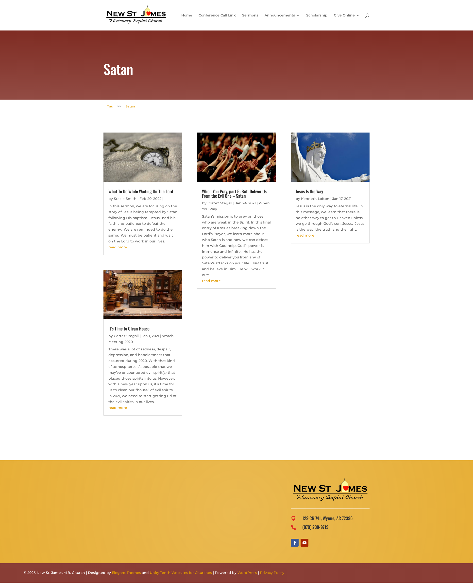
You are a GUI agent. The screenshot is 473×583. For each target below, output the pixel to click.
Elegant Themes (126, 572)
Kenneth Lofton (315, 198)
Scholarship (316, 15)
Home (186, 15)
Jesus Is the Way (309, 191)
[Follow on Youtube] (304, 543)
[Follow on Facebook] (295, 543)
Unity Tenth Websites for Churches (181, 572)
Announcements (280, 15)
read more (117, 247)
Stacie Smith (125, 198)
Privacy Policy (272, 572)
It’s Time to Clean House (129, 328)
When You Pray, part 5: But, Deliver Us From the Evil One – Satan (234, 193)
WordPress (247, 572)
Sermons (250, 15)
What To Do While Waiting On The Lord (140, 191)
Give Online (344, 15)
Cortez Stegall (126, 336)
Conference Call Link (217, 15)
